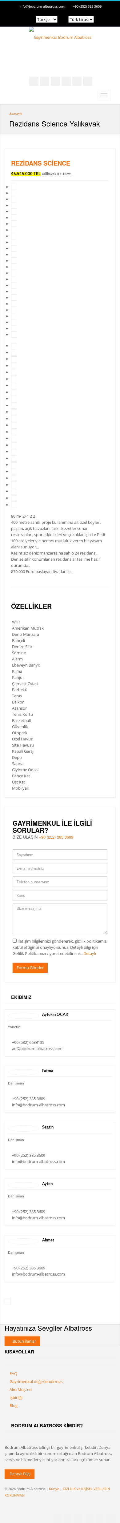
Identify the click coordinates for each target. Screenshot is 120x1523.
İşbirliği (16, 1397)
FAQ (13, 1373)
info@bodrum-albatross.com (42, 6)
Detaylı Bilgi (19, 1474)
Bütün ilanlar (24, 1341)
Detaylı (89, 953)
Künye (54, 1488)
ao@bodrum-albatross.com (37, 1048)
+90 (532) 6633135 (28, 1042)
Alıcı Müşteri (21, 1389)
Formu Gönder (30, 967)
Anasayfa (15, 113)
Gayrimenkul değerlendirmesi (36, 1381)
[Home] (60, 37)
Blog (14, 1405)
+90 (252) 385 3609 (87, 6)
